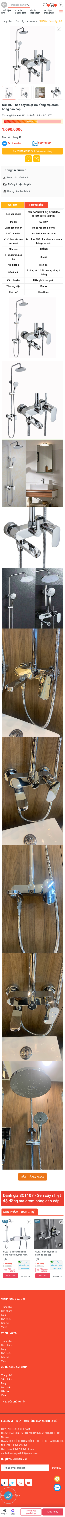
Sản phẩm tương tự (18, 1212)
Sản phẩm (6, 1311)
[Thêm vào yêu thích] (28, 158)
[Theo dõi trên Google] (20, 1482)
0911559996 (23, 151)
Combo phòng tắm (20, 11)
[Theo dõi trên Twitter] (12, 1482)
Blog (3, 1315)
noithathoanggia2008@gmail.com (19, 1453)
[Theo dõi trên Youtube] (28, 1482)
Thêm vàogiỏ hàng (11, 1270)
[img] (61, 5)
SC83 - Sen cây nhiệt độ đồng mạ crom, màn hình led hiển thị (15, 1254)
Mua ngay (10, 1275)
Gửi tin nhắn (14, 143)
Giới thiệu (6, 1319)
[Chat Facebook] (4, 143)
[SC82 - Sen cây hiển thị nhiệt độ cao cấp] (48, 1234)
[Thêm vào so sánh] (36, 158)
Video (4, 1327)
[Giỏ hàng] (52, 5)
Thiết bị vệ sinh (6, 11)
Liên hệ (5, 1323)
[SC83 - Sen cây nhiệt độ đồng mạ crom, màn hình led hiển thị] (16, 1234)
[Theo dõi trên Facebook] (4, 1482)
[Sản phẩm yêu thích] (45, 5)
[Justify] (28, 4)
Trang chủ (4, 1514)
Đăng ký (56, 1467)
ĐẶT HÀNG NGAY (32, 1177)
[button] (55, 55)
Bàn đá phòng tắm (35, 11)
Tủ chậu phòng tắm (49, 11)
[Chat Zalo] (35, 143)
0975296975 (44, 143)
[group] (32, 55)
